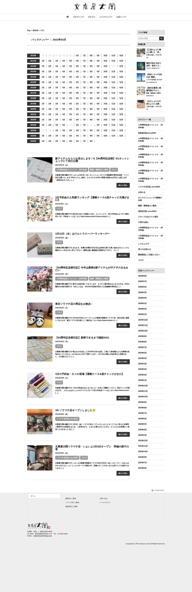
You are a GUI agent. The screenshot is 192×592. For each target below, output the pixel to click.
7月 (84, 55)
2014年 (33, 77)
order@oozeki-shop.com (42, 536)
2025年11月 (143, 325)
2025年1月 (142, 380)
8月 (91, 55)
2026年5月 (142, 292)
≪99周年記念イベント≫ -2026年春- (150, 163)
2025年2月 (142, 375)
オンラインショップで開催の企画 (150, 199)
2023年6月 (142, 468)
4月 (63, 61)
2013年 (33, 71)
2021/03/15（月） (62, 341)
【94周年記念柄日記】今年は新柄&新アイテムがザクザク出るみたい (91, 268)
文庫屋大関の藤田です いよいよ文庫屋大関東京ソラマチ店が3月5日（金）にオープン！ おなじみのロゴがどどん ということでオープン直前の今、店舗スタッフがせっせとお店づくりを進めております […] (92, 465)
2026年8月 (142, 276)
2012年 (33, 66)
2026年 (33, 141)
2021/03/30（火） (62, 165)
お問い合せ (103, 498)
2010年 (33, 55)
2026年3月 (142, 303)
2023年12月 (143, 441)
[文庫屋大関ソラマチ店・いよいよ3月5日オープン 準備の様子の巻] (39, 458)
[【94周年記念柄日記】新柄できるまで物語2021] (39, 349)
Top (28, 30)
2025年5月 (142, 358)
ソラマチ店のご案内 (72, 502)
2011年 (33, 61)
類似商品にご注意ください (149, 255)
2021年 (35, 30)
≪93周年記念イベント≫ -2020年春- (150, 172)
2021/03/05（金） (62, 414)
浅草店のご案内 (70, 498)
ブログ (114, 170)
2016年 (33, 88)
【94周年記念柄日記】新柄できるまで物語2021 (82, 337)
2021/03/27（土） (62, 204)
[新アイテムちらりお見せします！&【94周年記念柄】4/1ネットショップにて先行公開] (39, 170)
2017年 (33, 93)
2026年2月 (142, 309)
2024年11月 (143, 391)
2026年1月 (142, 314)
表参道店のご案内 (71, 506)
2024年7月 (142, 413)
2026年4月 (142, 298)
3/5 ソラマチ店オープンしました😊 (75, 410)
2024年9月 (142, 402)
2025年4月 (142, 364)
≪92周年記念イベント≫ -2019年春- (150, 229)
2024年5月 (142, 424)
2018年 (33, 98)
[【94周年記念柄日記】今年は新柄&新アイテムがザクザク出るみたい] (39, 279)
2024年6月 (142, 419)
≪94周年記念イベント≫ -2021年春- (71, 170)
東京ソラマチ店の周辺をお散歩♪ (73, 303)
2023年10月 (143, 451)
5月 (70, 61)
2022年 (33, 120)
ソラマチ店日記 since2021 (67, 419)
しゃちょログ (143, 244)
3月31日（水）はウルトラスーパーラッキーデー (82, 233)
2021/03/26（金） (62, 238)
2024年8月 (142, 408)
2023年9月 (142, 457)
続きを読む (123, 185)
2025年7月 (142, 347)
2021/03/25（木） (62, 274)
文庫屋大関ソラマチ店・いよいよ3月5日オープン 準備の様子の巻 (92, 447)
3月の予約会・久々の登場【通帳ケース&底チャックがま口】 (89, 374)
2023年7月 (142, 463)
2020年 (33, 109)
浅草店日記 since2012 (147, 211)
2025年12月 (143, 320)
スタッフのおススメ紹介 (148, 217)
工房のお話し (143, 222)
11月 (113, 55)
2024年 (33, 130)
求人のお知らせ (144, 249)
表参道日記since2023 (147, 133)
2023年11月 (143, 446)
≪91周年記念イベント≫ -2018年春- (150, 237)
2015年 (33, 82)
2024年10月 (143, 397)
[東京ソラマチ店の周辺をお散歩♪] (39, 315)
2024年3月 (142, 435)
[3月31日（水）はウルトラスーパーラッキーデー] (39, 245)
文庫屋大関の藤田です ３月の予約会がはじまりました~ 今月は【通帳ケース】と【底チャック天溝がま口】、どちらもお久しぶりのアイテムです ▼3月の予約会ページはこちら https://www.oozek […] (92, 390)
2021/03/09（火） (62, 378)
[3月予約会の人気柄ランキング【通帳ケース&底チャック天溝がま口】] (39, 209)
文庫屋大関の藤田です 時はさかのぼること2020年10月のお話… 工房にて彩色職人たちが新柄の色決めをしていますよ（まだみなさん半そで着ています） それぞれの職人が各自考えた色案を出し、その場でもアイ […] (92, 354)
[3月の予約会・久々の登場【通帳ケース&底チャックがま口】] (39, 385)
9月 (98, 55)
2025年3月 (142, 369)
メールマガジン (105, 502)
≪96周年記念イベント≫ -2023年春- (150, 139)
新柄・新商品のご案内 (99, 170)
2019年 (33, 104)
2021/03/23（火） (62, 308)
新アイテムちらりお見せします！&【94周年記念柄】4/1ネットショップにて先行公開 (92, 159)
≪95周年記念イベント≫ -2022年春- (150, 126)
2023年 (33, 125)
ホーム (33, 496)
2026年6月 (142, 287)
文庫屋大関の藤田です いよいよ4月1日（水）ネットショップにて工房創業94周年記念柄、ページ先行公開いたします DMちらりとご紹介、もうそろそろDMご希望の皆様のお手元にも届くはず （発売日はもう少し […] (92, 177)
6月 (77, 55)
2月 (49, 61)
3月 (56, 61)
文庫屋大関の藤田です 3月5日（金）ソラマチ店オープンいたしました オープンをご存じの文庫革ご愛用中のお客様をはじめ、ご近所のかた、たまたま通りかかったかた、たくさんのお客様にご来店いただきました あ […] (92, 426)
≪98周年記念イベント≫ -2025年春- (150, 155)
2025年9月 (142, 336)
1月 (43, 61)
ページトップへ (159, 490)
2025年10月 (143, 331)
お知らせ (141, 192)
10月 (105, 55)
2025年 (33, 136)
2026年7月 (142, 281)
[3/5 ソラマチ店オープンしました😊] (39, 421)
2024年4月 (142, 430)
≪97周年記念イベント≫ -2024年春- (150, 147)
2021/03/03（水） (62, 453)
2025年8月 (142, 342)
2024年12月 (143, 386)
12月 (121, 55)
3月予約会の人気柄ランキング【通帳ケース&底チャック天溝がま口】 (92, 198)
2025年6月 (142, 353)
